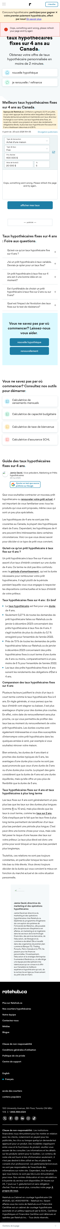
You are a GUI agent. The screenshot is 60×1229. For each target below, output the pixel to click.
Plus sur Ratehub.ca (12, 1003)
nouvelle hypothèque (29, 342)
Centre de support (11, 1061)
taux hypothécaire (19, 606)
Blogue (5, 1032)
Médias (6, 1026)
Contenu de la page (11, 1226)
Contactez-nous (10, 1020)
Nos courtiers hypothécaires (16, 1008)
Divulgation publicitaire (47, 132)
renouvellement (29, 351)
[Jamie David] (5, 479)
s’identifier (52, 4)
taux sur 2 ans (43, 813)
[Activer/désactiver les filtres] (54, 152)
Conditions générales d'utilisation (19, 1050)
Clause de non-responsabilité (17, 1044)
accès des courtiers (12, 1091)
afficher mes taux (30, 205)
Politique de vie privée (13, 1055)
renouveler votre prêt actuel (36, 499)
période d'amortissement (25, 571)
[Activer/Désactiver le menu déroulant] (48, 140)
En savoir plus (34, 18)
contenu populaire (11, 1096)
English (5, 1073)
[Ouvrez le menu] (4, 4)
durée (52, 606)
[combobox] (27, 140)
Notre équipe (9, 1014)
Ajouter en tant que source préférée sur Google (27, 484)
